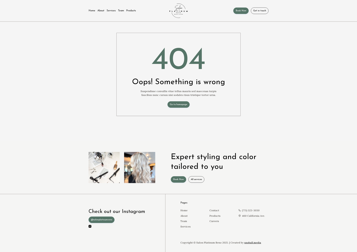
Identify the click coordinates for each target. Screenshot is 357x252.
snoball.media (252, 242)
